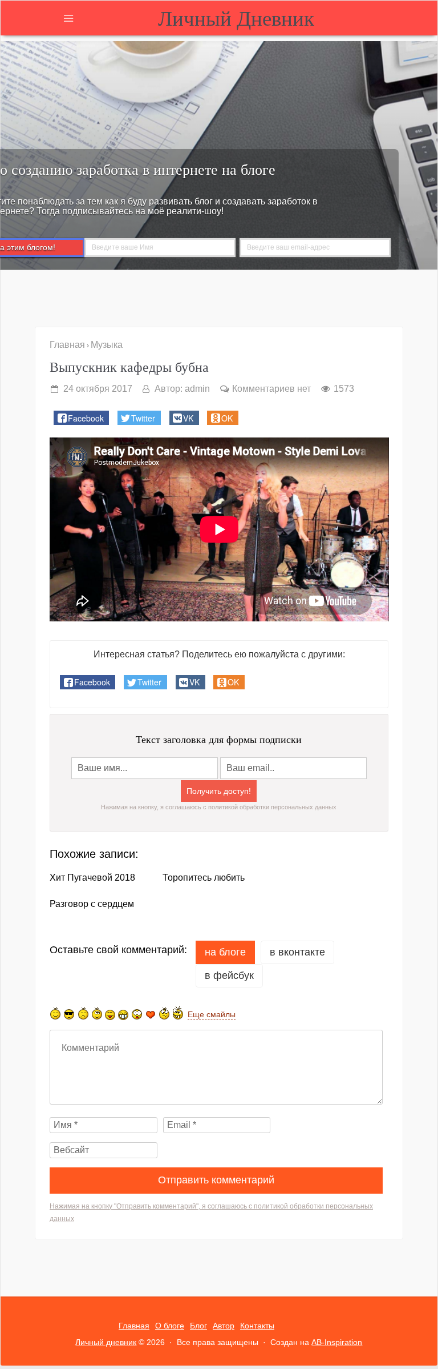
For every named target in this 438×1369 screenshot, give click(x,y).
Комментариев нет (271, 389)
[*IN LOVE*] (150, 1014)
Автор (223, 1325)
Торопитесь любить (204, 877)
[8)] (69, 1014)
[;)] (97, 1013)
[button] (81, 418)
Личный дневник (236, 17)
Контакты (257, 1325)
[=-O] (137, 1014)
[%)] (164, 1013)
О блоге (169, 1325)
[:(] (83, 1013)
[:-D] (123, 1014)
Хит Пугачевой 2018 (92, 877)
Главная (134, 1325)
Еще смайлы (212, 1014)
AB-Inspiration (336, 1342)
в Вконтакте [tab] (297, 952)
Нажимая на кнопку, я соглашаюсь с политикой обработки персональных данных (218, 807)
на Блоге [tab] (225, 952)
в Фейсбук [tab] (229, 975)
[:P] (110, 1015)
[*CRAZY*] (178, 1012)
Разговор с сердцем (92, 904)
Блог (198, 1325)
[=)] (55, 1013)
